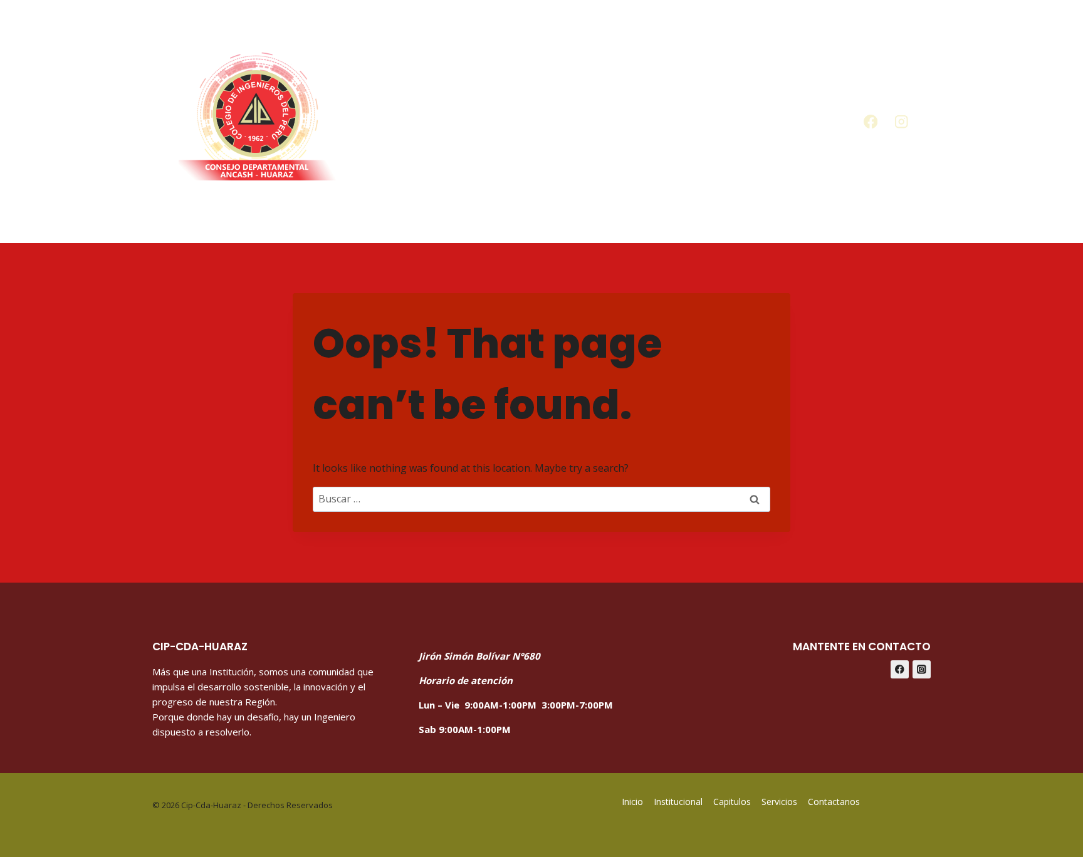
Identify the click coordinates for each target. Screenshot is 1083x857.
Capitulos (597, 121)
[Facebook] (870, 122)
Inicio (400, 121)
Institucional (678, 802)
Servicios (685, 121)
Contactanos (784, 121)
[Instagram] (901, 122)
